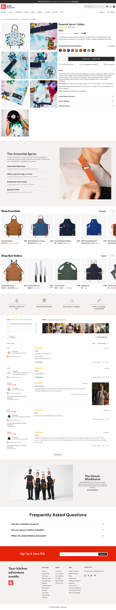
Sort (94, 343)
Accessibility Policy (75, 590)
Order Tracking (73, 571)
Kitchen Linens (46, 578)
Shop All (44, 597)
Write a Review (103, 337)
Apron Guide (59, 581)
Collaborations (46, 585)
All (2, 19)
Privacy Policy (73, 585)
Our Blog (58, 578)
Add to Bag (14, 236)
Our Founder (59, 574)
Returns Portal (73, 574)
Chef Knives (45, 574)
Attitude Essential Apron (18, 390)
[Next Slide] (107, 328)
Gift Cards (45, 593)
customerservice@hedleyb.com (94, 571)
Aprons (44, 571)
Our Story (58, 571)
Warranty (72, 583)
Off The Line (59, 583)
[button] (22, 324)
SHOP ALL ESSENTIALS (92, 490)
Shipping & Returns (75, 581)
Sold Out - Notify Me (91, 59)
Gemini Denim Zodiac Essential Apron (21, 416)
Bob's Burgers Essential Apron (19, 353)
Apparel (44, 583)
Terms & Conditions (75, 588)
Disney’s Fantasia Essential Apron (20, 439)
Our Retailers (59, 576)
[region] (75, 328)
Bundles (44, 590)
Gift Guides (45, 588)
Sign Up (102, 554)
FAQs (70, 576)
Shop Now (40, 281)
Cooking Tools (46, 581)
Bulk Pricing (45, 595)
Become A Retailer (74, 593)
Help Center (72, 578)
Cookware (45, 576)
